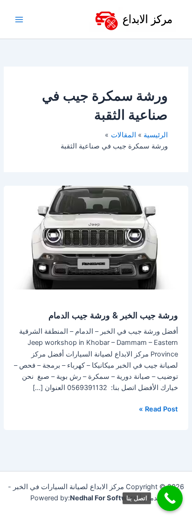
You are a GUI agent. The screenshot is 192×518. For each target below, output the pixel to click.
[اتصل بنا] (170, 498)
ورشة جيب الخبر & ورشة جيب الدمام (113, 315)
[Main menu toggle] (19, 19)
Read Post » (158, 408)
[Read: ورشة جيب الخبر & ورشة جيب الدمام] (96, 237)
